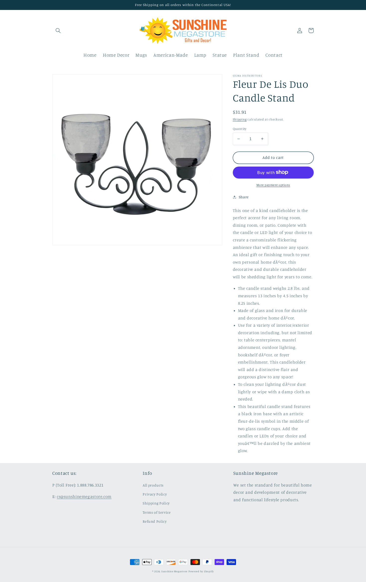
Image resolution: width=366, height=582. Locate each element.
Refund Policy (155, 521)
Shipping (240, 119)
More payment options (273, 185)
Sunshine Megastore (174, 571)
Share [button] (244, 197)
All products (153, 485)
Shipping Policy (156, 503)
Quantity (239, 129)
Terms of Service (157, 512)
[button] (58, 30)
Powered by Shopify (201, 571)
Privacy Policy (155, 494)
